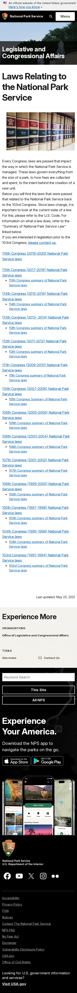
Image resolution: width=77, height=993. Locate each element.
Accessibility (10, 898)
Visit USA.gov (14, 984)
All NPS (38, 700)
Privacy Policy (12, 904)
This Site (38, 690)
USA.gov (8, 956)
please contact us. (42, 243)
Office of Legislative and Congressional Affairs (35, 635)
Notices (7, 917)
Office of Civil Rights (16, 962)
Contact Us (51, 658)
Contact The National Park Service (26, 923)
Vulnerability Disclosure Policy (23, 949)
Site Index (9, 658)
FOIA (5, 911)
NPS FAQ (8, 930)
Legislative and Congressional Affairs (33, 52)
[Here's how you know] (38, 5)
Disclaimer (9, 943)
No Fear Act (10, 936)
